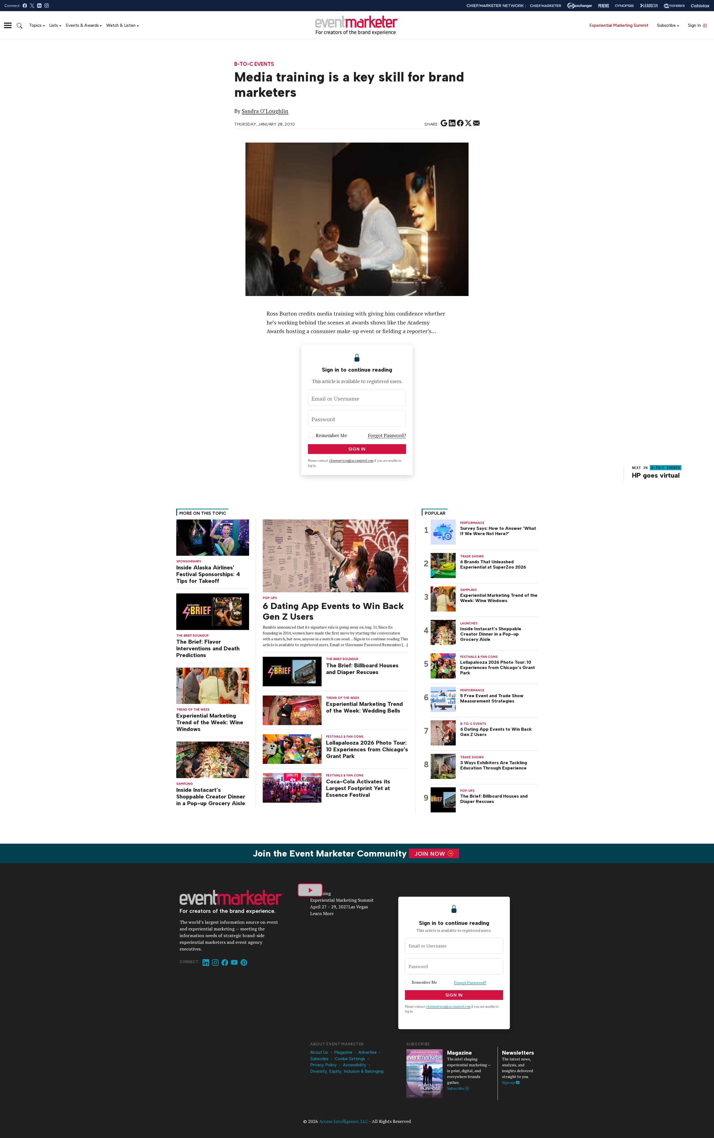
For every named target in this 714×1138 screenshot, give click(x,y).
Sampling (184, 783)
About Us (319, 1052)
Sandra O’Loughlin (265, 111)
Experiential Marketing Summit (618, 25)
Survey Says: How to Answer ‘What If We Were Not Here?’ (498, 531)
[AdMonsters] (674, 5)
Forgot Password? (387, 435)
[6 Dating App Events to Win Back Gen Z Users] (335, 555)
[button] (7, 25)
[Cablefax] (700, 5)
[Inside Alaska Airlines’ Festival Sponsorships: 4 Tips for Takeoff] (212, 537)
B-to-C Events (254, 64)
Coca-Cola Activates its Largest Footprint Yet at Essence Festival (358, 788)
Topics (35, 25)
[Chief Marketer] (545, 5)
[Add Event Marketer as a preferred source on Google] (444, 123)
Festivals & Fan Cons (344, 736)
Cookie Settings (350, 1058)
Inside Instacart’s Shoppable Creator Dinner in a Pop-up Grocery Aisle (210, 796)
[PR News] (603, 6)
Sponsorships (188, 561)
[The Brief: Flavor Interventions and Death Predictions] (212, 611)
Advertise (367, 1052)
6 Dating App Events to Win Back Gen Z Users (496, 731)
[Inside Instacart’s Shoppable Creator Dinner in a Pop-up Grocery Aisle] (212, 759)
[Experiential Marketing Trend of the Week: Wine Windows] (212, 685)
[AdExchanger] (579, 5)
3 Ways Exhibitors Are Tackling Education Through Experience (493, 765)
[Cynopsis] (624, 5)
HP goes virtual (656, 475)
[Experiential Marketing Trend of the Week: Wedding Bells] (292, 710)
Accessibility (354, 1064)
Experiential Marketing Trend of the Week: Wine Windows (209, 722)
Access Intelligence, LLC (343, 1121)
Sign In (695, 25)
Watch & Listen (121, 25)
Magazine (343, 1052)
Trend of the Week (193, 709)
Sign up (509, 1082)
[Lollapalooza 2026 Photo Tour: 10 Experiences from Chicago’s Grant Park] (292, 748)
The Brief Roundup (192, 635)
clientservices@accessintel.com (351, 461)
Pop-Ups (270, 598)
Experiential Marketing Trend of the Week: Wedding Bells (364, 707)
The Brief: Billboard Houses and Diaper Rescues (362, 668)
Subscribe (666, 25)
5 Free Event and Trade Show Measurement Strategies (492, 698)
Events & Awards (82, 25)
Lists (53, 25)
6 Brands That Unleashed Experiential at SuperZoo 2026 (493, 564)
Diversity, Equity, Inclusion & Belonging (346, 1071)
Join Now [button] (430, 853)
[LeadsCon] (649, 5)
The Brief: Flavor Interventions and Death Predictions (208, 648)
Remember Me (331, 435)
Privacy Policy (323, 1064)
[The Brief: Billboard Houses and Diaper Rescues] (292, 671)
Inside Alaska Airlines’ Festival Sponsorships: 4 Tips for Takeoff (208, 574)
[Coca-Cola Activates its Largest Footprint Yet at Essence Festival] (292, 787)
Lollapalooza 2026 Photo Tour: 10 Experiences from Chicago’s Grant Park (367, 749)
